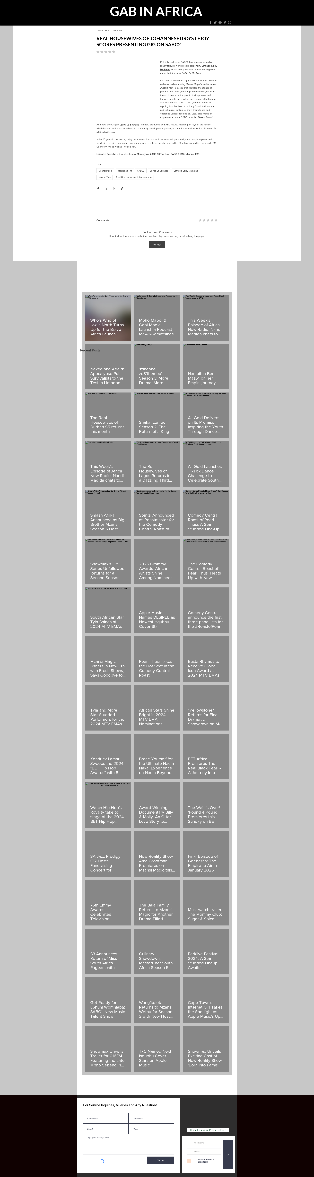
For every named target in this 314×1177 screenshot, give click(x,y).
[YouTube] (220, 22)
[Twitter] (215, 22)
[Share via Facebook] (98, 188)
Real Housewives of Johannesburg (134, 177)
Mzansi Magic (105, 170)
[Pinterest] (225, 22)
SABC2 (140, 170)
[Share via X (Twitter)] (106, 188)
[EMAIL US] (196, 22)
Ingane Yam (105, 177)
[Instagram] (229, 22)
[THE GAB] (116, 22)
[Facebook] (210, 22)
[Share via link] (122, 188)
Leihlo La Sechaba (159, 170)
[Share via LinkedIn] (114, 188)
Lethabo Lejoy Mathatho (186, 170)
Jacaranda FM (125, 170)
